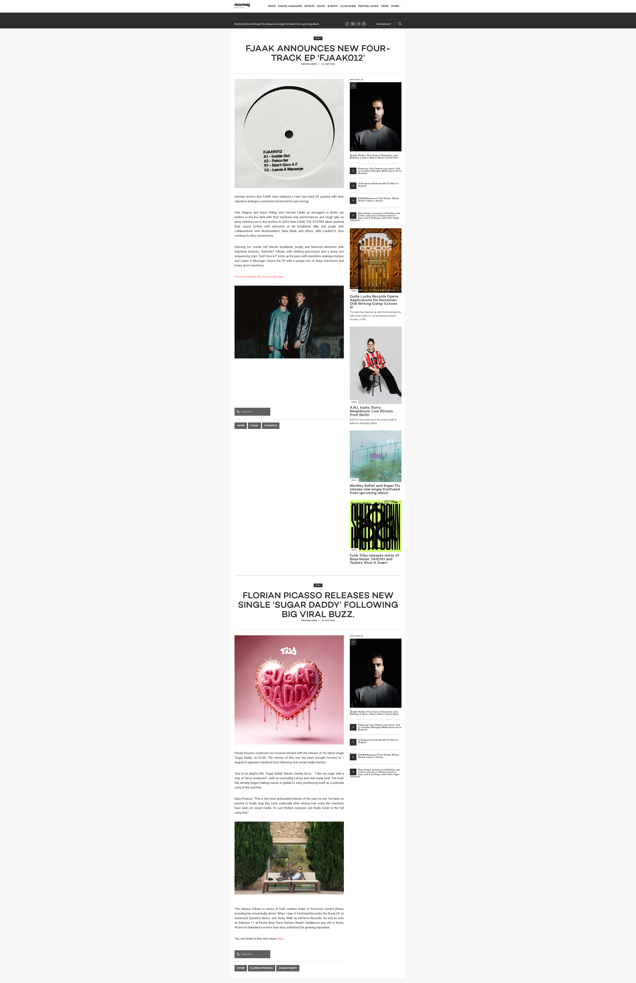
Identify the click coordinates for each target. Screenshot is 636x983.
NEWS (272, 6)
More (395, 6)
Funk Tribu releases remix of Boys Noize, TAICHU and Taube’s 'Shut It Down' (274, 24)
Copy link (246, 412)
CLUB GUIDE (348, 6)
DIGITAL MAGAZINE (290, 6)
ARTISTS (309, 6)
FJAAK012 (271, 425)
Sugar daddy (288, 968)
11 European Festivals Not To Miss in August (375, 184)
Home (240, 425)
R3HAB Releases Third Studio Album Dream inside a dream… (375, 199)
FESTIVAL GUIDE (368, 6)
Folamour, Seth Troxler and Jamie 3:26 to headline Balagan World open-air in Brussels (376, 171)
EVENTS (333, 6)
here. (281, 938)
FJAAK (254, 425)
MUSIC (321, 6)
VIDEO (385, 6)
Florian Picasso (261, 968)
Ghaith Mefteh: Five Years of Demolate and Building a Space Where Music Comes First (374, 121)
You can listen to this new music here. (259, 276)
